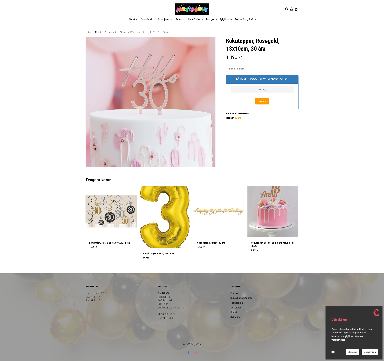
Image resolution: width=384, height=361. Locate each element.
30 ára (123, 32)
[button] (96, 259)
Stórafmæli (110, 32)
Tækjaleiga (236, 302)
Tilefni (98, 32)
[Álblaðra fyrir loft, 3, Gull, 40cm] (164, 217)
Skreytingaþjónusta (241, 298)
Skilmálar (235, 317)
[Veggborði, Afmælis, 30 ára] (218, 211)
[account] (291, 9)
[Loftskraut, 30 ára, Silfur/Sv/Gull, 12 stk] (111, 211)
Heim (88, 32)
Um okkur (235, 307)
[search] (287, 9)
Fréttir (234, 312)
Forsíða (234, 293)
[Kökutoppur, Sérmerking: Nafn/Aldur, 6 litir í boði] (272, 211)
